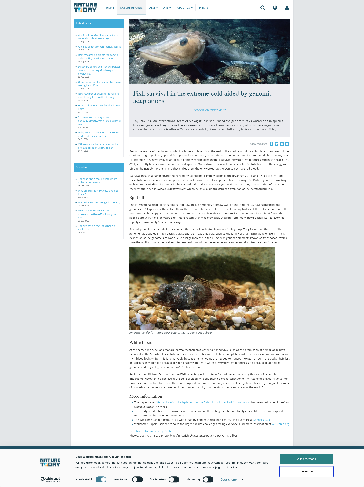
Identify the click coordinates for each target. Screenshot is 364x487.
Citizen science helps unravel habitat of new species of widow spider (98, 145)
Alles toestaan (306, 458)
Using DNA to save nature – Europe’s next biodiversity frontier (98, 134)
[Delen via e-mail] (287, 144)
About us (184, 7)
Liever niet (307, 471)
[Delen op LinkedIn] (282, 144)
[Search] (263, 7)
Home (110, 7)
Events (203, 7)
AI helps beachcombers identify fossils (99, 46)
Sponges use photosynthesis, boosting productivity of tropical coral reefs (99, 120)
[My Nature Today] (287, 7)
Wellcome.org (280, 424)
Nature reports (131, 7)
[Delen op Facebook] (271, 144)
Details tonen (229, 479)
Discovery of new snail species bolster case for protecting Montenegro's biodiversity (99, 70)
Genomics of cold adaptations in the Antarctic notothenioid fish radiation (203, 402)
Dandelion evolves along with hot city (99, 202)
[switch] (137, 479)
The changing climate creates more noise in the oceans (97, 180)
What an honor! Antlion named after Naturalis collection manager (98, 36)
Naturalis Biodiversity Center (210, 109)
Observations (159, 7)
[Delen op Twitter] (276, 144)
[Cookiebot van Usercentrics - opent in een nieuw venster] (50, 479)
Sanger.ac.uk (261, 420)
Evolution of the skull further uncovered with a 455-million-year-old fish (99, 214)
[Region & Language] (275, 7)
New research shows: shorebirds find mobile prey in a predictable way (99, 95)
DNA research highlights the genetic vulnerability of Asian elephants (98, 56)
